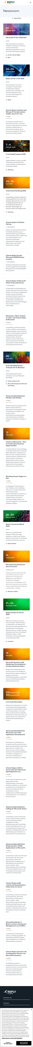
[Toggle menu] (30, 2)
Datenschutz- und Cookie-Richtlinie (12, 1038)
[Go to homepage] (10, 2)
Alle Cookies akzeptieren (24, 1043)
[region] (16, 1027)
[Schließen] (31, 1009)
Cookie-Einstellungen (8, 1043)
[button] (16, 998)
